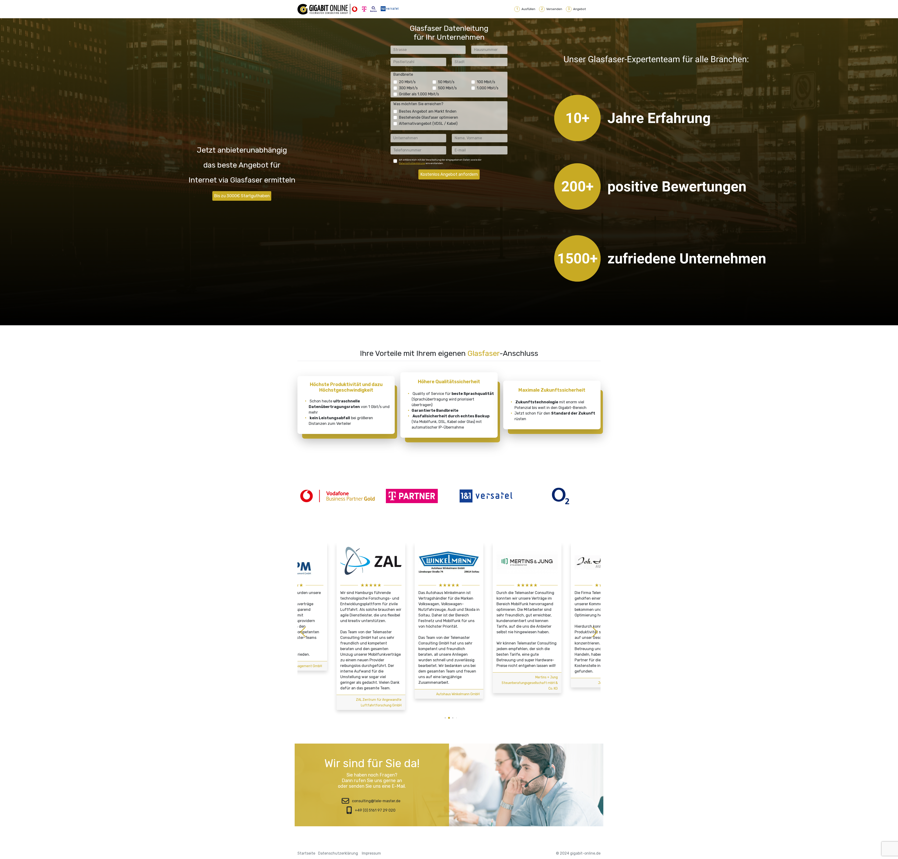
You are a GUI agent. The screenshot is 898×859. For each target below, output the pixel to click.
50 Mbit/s (446, 82)
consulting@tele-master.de (376, 801)
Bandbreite (403, 74)
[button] (445, 717)
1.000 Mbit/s (487, 88)
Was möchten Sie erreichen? (418, 104)
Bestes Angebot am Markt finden (427, 111)
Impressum (371, 853)
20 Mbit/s (407, 82)
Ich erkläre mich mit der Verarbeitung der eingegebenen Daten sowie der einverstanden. (440, 161)
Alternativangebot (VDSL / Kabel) (428, 123)
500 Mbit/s (447, 88)
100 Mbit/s (486, 82)
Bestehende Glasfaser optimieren (428, 117)
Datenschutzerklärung (412, 163)
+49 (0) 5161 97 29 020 (375, 810)
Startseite (306, 853)
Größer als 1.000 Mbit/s (419, 94)
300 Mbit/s (408, 88)
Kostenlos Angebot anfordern (449, 174)
